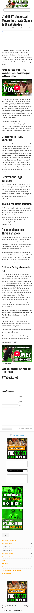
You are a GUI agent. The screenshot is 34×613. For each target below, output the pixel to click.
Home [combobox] (6, 10)
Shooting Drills (7, 550)
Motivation (5, 563)
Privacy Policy (18, 610)
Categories (5, 535)
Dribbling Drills (7, 547)
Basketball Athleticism (9, 540)
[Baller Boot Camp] (17, 8)
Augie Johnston (6, 27)
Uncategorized (6, 573)
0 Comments (15, 27)
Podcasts (5, 567)
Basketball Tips (6, 557)
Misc (3, 560)
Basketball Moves (7, 553)
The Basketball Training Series (11, 570)
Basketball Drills (7, 543)
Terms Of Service (7, 610)
